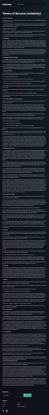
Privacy (19, 404)
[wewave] (6, 4)
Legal (18, 402)
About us (4, 404)
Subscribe (27, 395)
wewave (4, 400)
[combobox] (32, 4)
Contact (4, 402)
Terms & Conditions (21, 406)
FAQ (3, 406)
